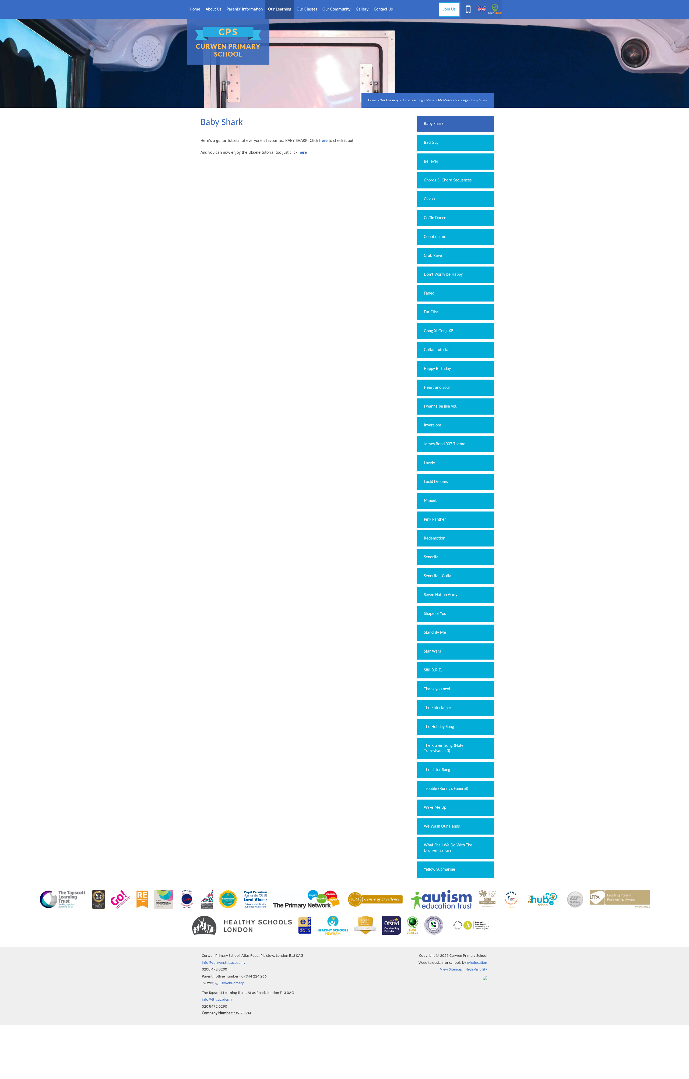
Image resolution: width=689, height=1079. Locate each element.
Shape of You (435, 614)
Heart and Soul (437, 388)
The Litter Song (437, 770)
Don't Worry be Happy (443, 274)
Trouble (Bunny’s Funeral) (446, 789)
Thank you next (437, 689)
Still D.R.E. (433, 670)
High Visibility (476, 970)
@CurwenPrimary (229, 983)
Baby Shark (479, 100)
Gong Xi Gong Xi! (438, 331)
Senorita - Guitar (438, 576)
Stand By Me (435, 632)
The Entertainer (437, 708)
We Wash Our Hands (442, 826)
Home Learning (412, 100)
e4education (477, 963)
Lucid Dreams (436, 482)
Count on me (435, 237)
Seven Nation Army (440, 595)
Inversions (432, 425)
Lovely (429, 463)
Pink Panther (435, 519)
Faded (429, 293)
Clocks (429, 199)
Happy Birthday (437, 369)
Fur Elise (431, 312)
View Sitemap (451, 970)
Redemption (434, 538)
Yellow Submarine (439, 869)
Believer (431, 161)
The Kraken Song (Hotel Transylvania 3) (444, 748)
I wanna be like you (440, 406)
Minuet (430, 501)
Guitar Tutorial (436, 350)
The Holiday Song (439, 727)
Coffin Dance (435, 218)
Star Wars (432, 651)
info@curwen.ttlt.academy (223, 963)
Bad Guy (431, 143)
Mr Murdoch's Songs (453, 100)
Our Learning (389, 100)
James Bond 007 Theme (444, 444)
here (302, 152)
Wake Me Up (435, 807)
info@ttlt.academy (217, 1000)
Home (372, 100)
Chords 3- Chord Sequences (448, 180)
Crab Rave (433, 256)
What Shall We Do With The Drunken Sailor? (448, 848)
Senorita (431, 557)
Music (430, 100)
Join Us (449, 9)
